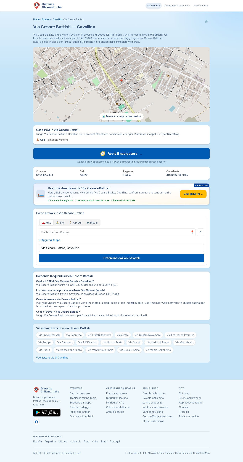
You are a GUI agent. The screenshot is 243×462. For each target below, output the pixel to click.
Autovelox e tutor (80, 411)
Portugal (115, 441)
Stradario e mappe (80, 402)
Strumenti (153, 5)
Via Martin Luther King (158, 349)
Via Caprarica (74, 334)
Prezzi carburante (116, 393)
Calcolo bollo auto (153, 397)
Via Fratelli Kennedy (99, 334)
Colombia (75, 441)
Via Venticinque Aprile (100, 349)
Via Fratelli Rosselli (49, 334)
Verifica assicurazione (155, 407)
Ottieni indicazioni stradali (121, 258)
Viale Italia (122, 334)
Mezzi (92, 222)
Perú (86, 441)
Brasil (104, 441)
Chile (95, 441)
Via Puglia (44, 349)
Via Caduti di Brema (158, 342)
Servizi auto (201, 5)
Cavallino (57, 19)
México (63, 441)
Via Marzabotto (184, 342)
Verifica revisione (152, 411)
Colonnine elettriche (118, 407)
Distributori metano (117, 397)
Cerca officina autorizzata (157, 416)
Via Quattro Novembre (148, 334)
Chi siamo (184, 393)
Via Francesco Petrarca (180, 334)
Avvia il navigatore (121, 153)
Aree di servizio (115, 411)
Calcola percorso (80, 393)
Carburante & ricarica (177, 5)
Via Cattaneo (64, 342)
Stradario (46, 19)
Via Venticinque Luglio (69, 349)
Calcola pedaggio (80, 407)
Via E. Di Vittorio (87, 342)
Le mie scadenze (152, 402)
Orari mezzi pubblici (81, 416)
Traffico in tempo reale (83, 397)
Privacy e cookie (189, 416)
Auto (46, 222)
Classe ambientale (153, 421)
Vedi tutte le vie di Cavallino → (54, 357)
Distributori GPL (115, 402)
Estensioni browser (190, 397)
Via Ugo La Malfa (112, 342)
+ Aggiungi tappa (49, 239)
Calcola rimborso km (154, 393)
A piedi (75, 222)
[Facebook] (36, 422)
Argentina (50, 441)
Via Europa (44, 342)
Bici (60, 222)
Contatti (183, 407)
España (37, 441)
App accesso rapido (191, 402)
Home (36, 19)
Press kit (184, 411)
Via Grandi (134, 342)
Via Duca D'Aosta (129, 349)
